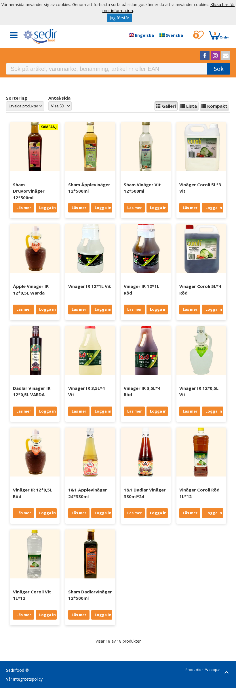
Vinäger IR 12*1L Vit (89, 286)
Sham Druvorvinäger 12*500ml (29, 191)
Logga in (47, 207)
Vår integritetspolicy (24, 679)
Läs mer (23, 207)
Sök (219, 69)
